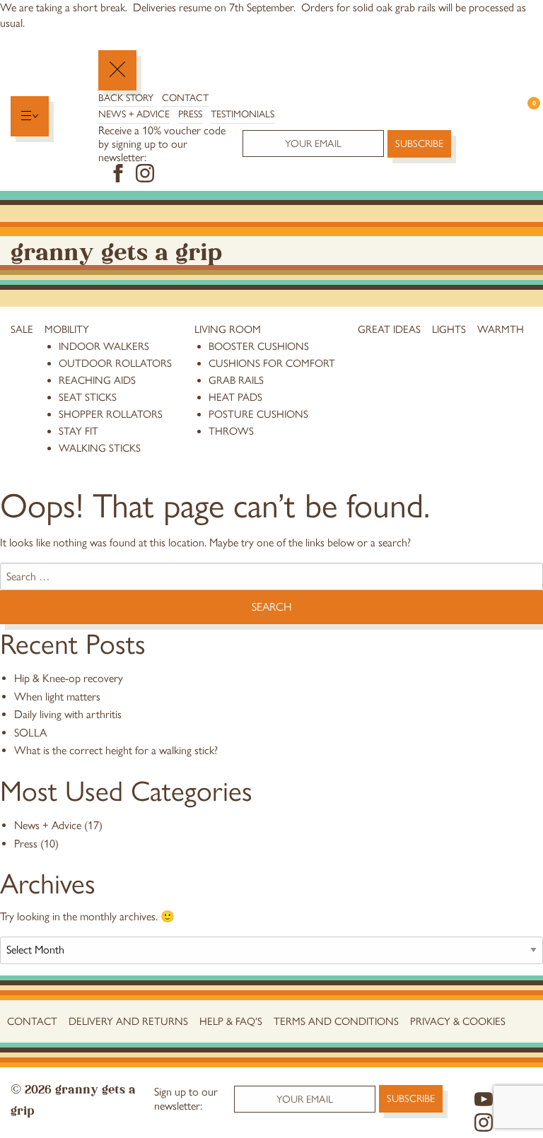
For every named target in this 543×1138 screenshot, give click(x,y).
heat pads (235, 397)
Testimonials (242, 114)
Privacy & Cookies (458, 1021)
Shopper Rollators (111, 414)
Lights (449, 329)
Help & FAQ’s (230, 1021)
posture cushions (258, 414)
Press (190, 114)
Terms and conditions (336, 1021)
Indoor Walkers (104, 346)
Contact (185, 98)
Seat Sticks (88, 397)
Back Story (125, 98)
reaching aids (97, 380)
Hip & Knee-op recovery (68, 678)
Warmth (500, 329)
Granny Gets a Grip (116, 250)
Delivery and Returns (128, 1021)
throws (231, 431)
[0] (527, 116)
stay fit (78, 431)
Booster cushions (259, 346)
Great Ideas (389, 329)
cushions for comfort (272, 363)
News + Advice (134, 114)
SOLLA (30, 732)
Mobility (67, 329)
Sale (22, 329)
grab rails (236, 380)
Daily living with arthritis (68, 714)
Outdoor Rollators (115, 363)
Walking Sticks (100, 448)
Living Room (227, 329)
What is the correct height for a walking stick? (116, 750)
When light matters (57, 696)
